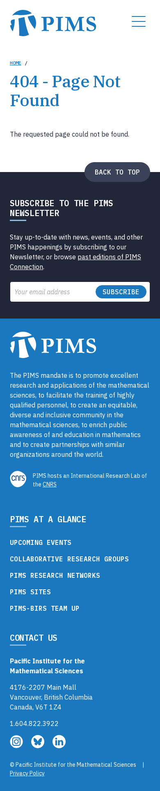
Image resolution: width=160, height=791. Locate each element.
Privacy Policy (27, 773)
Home (15, 63)
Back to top (117, 172)
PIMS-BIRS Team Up (45, 608)
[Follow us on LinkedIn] (59, 746)
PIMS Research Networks (55, 575)
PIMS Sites (30, 592)
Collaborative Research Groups (69, 559)
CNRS (50, 484)
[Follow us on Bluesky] (38, 746)
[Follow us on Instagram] (17, 746)
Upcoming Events (40, 542)
